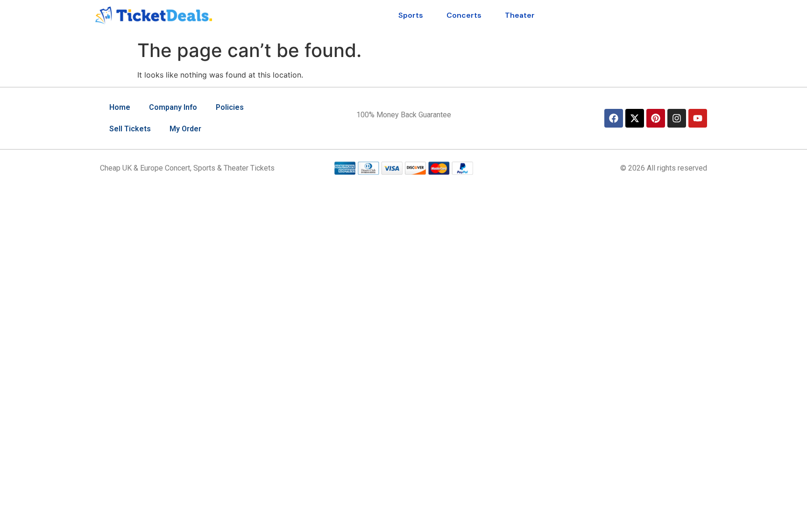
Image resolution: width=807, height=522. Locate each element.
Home (119, 107)
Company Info (173, 107)
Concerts (463, 15)
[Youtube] (697, 118)
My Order (185, 128)
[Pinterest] (655, 118)
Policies (230, 107)
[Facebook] (613, 118)
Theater (520, 15)
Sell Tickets (130, 128)
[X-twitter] (634, 118)
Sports (410, 15)
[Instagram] (676, 118)
